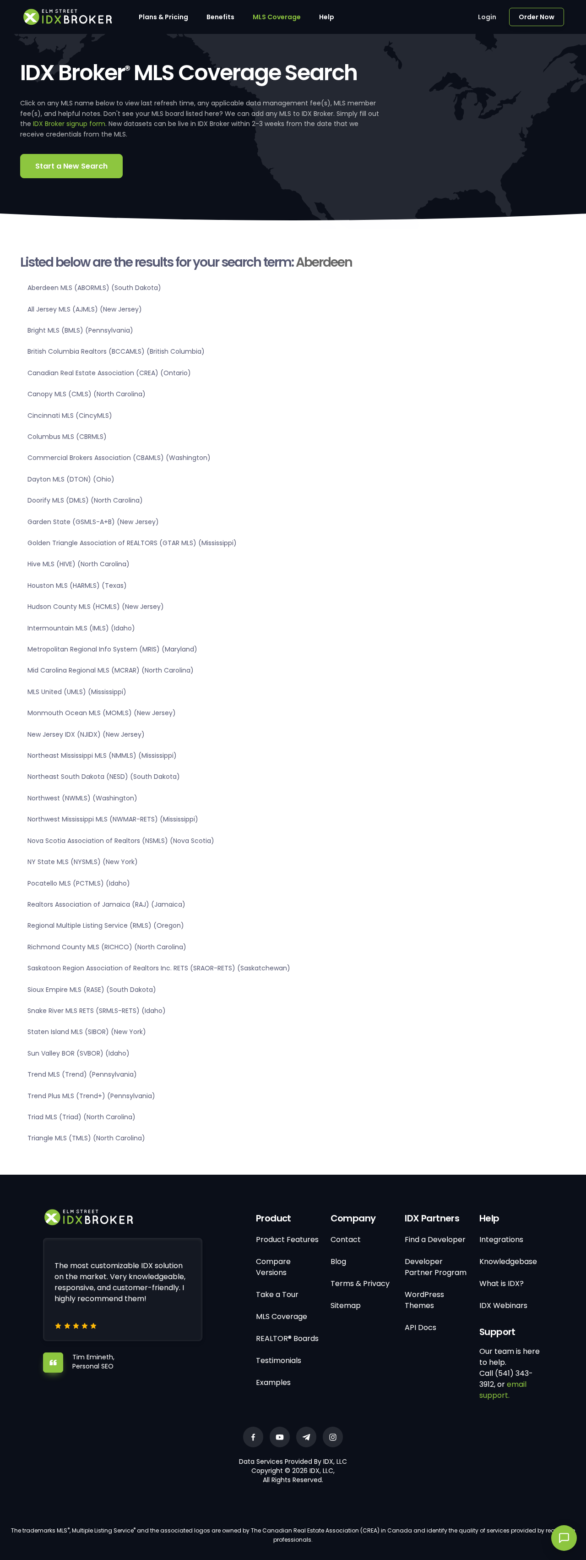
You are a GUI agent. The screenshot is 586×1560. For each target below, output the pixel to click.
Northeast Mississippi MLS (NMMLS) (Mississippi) (102, 755)
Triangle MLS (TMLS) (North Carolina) (86, 1138)
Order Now (536, 17)
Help (326, 17)
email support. (502, 1390)
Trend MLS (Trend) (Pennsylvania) (82, 1074)
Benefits (220, 17)
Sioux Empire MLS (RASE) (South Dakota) (91, 989)
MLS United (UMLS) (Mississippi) (76, 691)
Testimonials (278, 1360)
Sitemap (346, 1305)
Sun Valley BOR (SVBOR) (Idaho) (78, 1053)
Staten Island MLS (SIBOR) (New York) (86, 1031)
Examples (273, 1382)
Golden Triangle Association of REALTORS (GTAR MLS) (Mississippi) (132, 542)
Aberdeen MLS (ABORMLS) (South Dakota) (94, 287)
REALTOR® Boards (287, 1338)
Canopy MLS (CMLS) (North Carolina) (86, 394)
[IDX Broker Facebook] (253, 1437)
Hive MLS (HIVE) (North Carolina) (78, 564)
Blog (338, 1261)
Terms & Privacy (360, 1283)
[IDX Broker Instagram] (333, 1437)
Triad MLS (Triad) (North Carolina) (81, 1117)
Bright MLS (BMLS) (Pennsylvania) (80, 330)
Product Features (287, 1239)
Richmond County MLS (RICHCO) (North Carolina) (106, 947)
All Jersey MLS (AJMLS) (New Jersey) (84, 309)
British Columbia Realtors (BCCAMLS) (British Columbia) (116, 351)
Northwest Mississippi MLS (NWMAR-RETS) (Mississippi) (112, 819)
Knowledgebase (508, 1261)
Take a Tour (277, 1294)
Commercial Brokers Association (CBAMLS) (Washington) (119, 457)
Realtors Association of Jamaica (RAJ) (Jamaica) (106, 904)
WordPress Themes (424, 1300)
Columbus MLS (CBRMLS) (67, 436)
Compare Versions (273, 1267)
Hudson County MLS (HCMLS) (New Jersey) (95, 606)
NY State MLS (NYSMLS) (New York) (82, 861)
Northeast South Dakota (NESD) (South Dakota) (103, 776)
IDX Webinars (503, 1305)
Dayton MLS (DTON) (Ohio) (70, 479)
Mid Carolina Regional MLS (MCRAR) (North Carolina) (110, 670)
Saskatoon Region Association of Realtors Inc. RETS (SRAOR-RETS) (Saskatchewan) (158, 968)
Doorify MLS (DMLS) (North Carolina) (85, 500)
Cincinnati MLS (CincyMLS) (69, 415)
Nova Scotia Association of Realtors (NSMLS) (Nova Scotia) (120, 840)
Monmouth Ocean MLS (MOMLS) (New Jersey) (101, 712)
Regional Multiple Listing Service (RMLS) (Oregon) (105, 925)
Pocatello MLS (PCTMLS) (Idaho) (78, 883)
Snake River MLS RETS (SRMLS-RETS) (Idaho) (96, 1010)
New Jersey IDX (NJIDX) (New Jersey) (86, 734)
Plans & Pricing (163, 17)
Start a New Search (71, 166)
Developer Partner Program (436, 1267)
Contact (346, 1239)
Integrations (501, 1239)
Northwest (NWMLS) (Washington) (82, 798)
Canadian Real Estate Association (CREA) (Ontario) (109, 373)
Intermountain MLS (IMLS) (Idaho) (81, 628)
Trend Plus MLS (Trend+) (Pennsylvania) (91, 1095)
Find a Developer (435, 1239)
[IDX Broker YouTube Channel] (280, 1437)
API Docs (420, 1327)
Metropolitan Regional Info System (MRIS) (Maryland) (112, 649)
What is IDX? (501, 1283)
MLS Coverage (277, 17)
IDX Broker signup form (69, 123)
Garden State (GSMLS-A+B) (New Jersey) (93, 521)
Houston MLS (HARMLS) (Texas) (77, 585)
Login (487, 17)
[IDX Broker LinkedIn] (306, 1437)
